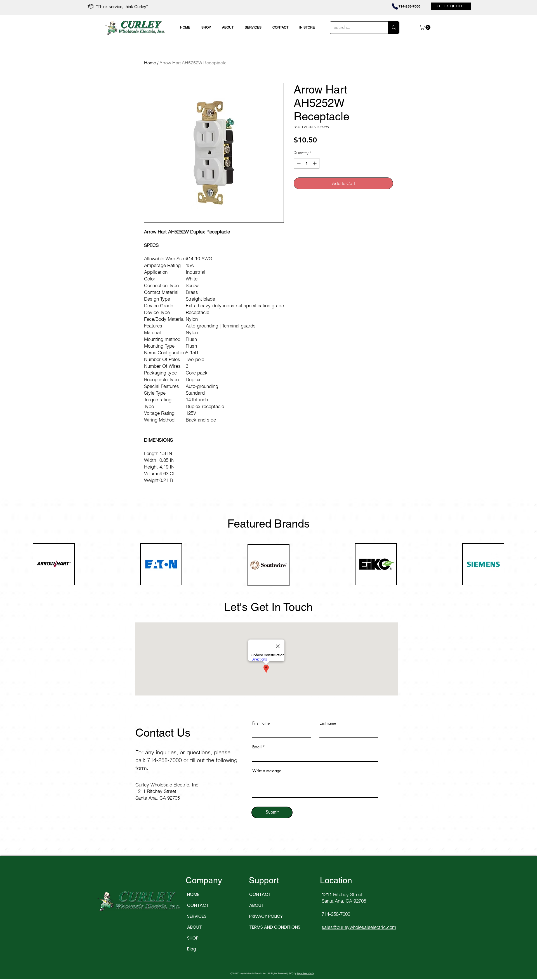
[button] (426, 27)
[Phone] (407, 6)
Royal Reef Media (305, 973)
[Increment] (315, 163)
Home (150, 62)
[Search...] (393, 28)
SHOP (193, 938)
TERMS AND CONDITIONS (267, 927)
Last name (327, 723)
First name (261, 723)
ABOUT (194, 927)
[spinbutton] (307, 163)
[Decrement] (298, 163)
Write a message (266, 771)
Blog (191, 949)
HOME (193, 894)
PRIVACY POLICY (266, 916)
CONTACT (198, 905)
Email (257, 747)
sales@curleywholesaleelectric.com (359, 927)
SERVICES (196, 916)
